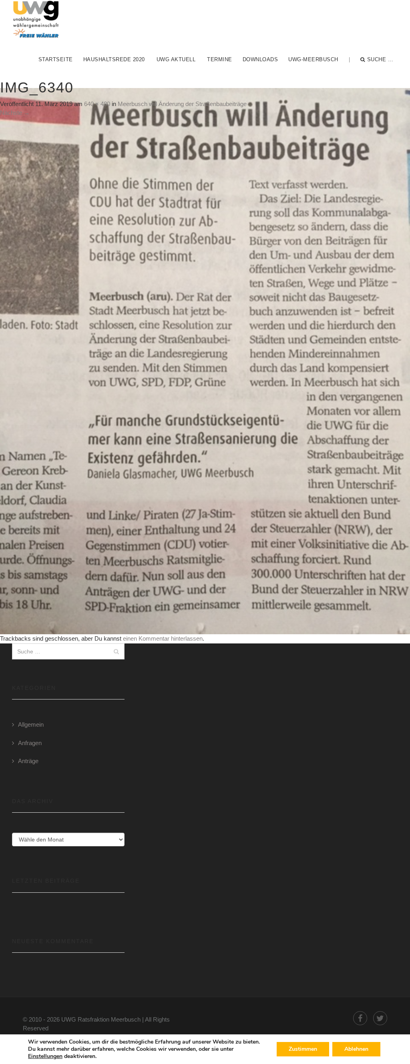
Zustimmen (303, 1049)
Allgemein (31, 724)
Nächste (15, 112)
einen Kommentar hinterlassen (163, 638)
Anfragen (30, 742)
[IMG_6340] (205, 360)
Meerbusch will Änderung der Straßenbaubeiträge (182, 103)
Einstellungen (45, 1056)
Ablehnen (356, 1049)
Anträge (28, 760)
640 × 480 (97, 103)
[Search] (116, 651)
